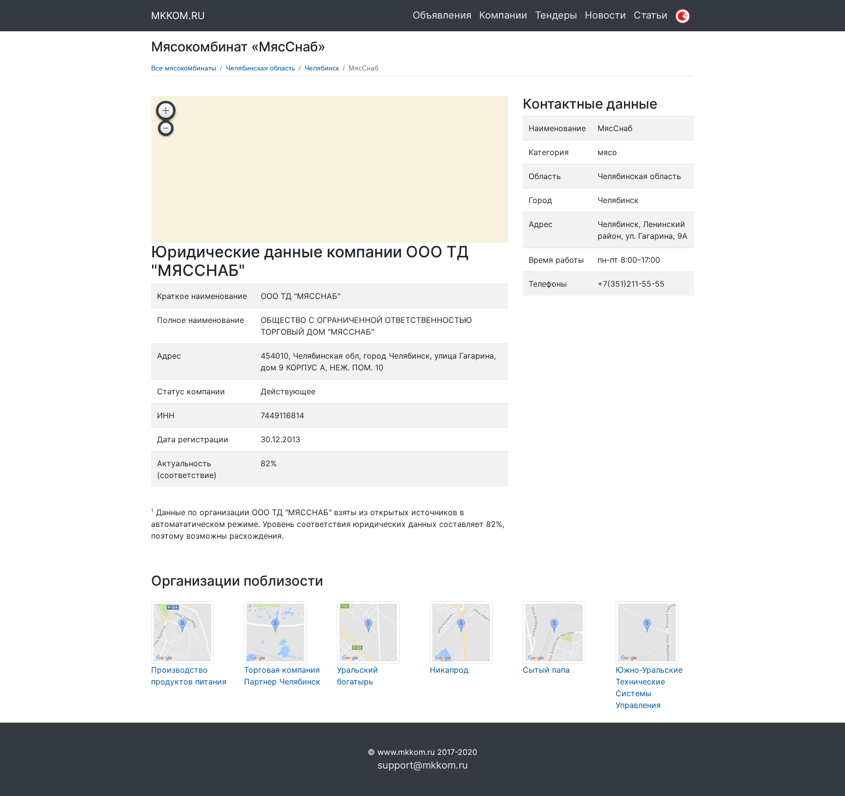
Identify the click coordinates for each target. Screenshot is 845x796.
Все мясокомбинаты (183, 68)
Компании (503, 15)
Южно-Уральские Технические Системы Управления (649, 687)
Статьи (650, 15)
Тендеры (556, 15)
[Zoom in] (166, 110)
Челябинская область (260, 68)
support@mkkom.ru (423, 765)
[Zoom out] (166, 128)
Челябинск (322, 68)
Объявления (442, 15)
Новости (605, 15)
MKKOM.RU (178, 16)
